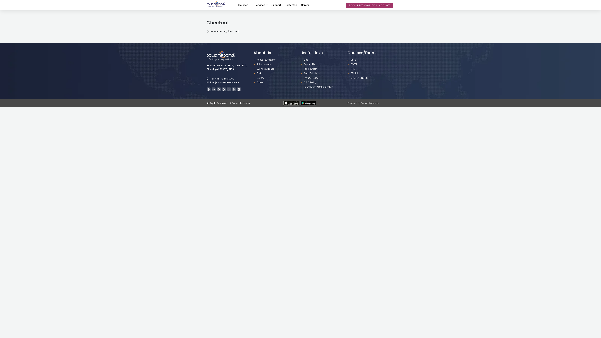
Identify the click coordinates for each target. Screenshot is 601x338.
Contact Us (291, 5)
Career (305, 5)
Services (260, 5)
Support (276, 5)
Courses (243, 5)
